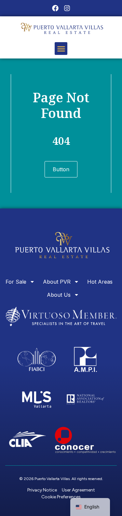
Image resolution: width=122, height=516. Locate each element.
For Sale (16, 281)
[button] (61, 48)
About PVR (57, 281)
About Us (59, 294)
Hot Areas (100, 281)
